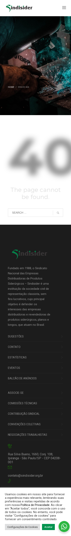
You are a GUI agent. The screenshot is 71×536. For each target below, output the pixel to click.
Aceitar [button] (48, 527)
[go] (58, 213)
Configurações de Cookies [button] (22, 527)
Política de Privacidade (35, 505)
